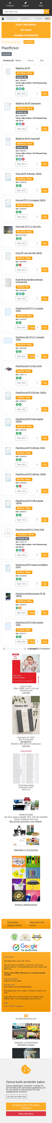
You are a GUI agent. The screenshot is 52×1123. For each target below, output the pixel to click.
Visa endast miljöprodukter (14, 924)
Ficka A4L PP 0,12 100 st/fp (28, 226)
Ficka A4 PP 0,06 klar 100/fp (29, 173)
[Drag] (6, 648)
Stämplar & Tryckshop (26, 850)
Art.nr (30, 60)
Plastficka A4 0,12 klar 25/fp (29, 366)
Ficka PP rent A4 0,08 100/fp (29, 253)
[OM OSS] (26, 1031)
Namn (18, 60)
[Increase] (25, 648)
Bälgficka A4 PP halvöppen (28, 103)
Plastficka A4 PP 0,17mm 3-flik (30, 529)
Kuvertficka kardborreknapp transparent (29, 280)
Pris (42, 60)
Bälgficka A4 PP (23, 68)
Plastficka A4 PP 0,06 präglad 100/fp (29, 420)
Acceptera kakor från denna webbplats (26, 1106)
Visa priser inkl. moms (37, 924)
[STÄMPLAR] (26, 835)
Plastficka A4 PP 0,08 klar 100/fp (31, 474)
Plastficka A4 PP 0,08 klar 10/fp (30, 447)
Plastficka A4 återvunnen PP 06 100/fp (30, 594)
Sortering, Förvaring (11, 42)
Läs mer (26, 693)
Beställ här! (26, 742)
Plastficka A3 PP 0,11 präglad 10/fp (29, 309)
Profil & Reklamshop (26, 905)
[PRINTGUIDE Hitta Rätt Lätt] (26, 804)
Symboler (7, 54)
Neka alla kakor (26, 1113)
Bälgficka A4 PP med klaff (28, 138)
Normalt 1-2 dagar (26, 1045)
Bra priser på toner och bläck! (26, 821)
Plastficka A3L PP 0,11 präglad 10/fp (30, 338)
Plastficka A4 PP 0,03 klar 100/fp (31, 392)
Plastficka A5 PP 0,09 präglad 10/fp (29, 623)
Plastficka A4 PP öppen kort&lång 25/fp (32, 565)
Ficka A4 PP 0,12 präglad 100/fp (30, 200)
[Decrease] (3, 648)
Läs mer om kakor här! (16, 1096)
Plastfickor (29, 42)
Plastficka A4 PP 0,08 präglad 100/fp (29, 501)
